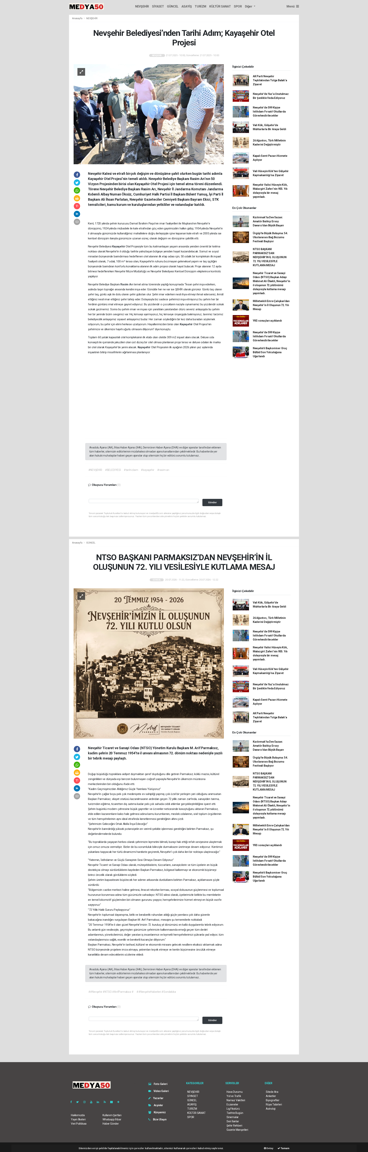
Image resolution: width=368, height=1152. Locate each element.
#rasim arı (163, 469)
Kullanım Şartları (112, 1115)
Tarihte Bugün (235, 1112)
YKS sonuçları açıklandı (267, 320)
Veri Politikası (78, 1123)
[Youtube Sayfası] (92, 1102)
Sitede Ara (272, 1091)
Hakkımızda (78, 1115)
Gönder (212, 502)
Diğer (249, 6)
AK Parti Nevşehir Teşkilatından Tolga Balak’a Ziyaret (270, 80)
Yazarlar (158, 1098)
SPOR (238, 6)
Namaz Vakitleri (236, 1100)
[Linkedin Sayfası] (99, 1102)
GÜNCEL (172, 6)
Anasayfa (77, 18)
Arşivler (158, 1105)
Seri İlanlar (233, 1121)
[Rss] (106, 1102)
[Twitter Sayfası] (79, 1102)
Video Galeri (161, 1091)
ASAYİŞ (187, 6)
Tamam (284, 1148)
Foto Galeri (160, 1083)
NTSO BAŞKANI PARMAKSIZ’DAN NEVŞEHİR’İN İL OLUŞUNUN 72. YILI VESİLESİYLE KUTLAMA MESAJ (270, 257)
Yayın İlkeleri (78, 1119)
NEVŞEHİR (142, 6)
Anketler (271, 1096)
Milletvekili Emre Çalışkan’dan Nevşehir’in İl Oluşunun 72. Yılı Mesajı (271, 305)
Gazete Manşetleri (237, 1129)
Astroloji (270, 1108)
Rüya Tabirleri (274, 1104)
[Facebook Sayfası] (72, 1102)
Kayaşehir (119, 246)
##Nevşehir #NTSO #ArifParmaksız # (111, 991)
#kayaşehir (147, 469)
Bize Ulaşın (159, 1119)
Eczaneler (232, 1104)
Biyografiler (272, 1100)
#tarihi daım (131, 469)
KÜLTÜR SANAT (220, 6)
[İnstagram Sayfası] (86, 1102)
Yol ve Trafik (234, 1096)
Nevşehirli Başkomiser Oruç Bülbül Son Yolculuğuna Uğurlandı (270, 352)
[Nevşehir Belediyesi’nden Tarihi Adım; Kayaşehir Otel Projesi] (149, 114)
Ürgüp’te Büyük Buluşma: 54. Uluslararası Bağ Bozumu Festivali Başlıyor (270, 237)
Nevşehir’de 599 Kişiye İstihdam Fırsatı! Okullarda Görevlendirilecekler (269, 111)
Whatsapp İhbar (112, 1119)
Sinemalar (233, 1117)
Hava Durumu (235, 1091)
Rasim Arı (127, 284)
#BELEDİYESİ (113, 469)
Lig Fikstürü (233, 1108)
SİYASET (158, 6)
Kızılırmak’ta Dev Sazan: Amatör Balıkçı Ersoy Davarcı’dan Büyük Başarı (268, 221)
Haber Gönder (111, 1123)
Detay (269, 1148)
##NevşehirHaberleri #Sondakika (156, 991)
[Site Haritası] (113, 1102)
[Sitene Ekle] (119, 1102)
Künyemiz (159, 1112)
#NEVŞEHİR (95, 469)
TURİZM (200, 6)
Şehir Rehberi (234, 1125)
